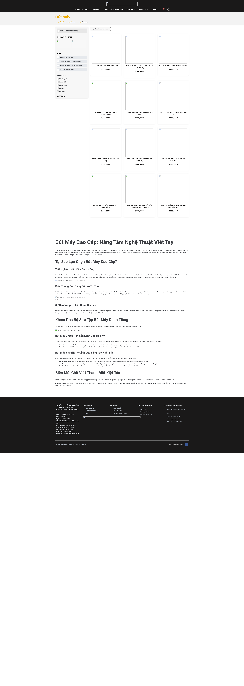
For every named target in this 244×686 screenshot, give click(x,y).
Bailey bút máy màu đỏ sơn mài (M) (173, 65)
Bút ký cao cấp (76, 22)
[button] (82, 10)
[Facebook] (186, 444)
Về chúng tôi (87, 405)
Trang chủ (58, 22)
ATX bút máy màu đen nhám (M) (106, 65)
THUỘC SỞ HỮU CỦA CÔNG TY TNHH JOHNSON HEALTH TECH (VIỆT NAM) (67, 407)
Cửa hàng (66, 22)
